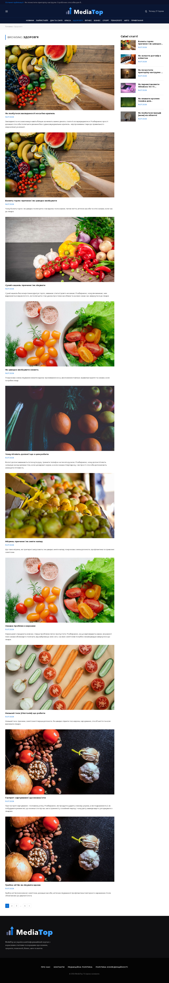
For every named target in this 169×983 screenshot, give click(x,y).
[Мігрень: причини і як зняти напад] (59, 505)
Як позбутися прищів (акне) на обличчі (149, 114)
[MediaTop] (84, 11)
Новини (30, 20)
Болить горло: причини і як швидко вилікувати (31, 201)
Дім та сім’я (56, 20)
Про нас (45, 967)
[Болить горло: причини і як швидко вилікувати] (59, 165)
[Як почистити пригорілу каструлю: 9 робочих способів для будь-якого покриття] (128, 74)
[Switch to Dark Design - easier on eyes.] (146, 11)
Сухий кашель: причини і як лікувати (25, 285)
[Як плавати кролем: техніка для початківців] (128, 102)
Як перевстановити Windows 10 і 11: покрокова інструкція (51, 2)
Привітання (137, 20)
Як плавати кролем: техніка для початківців (149, 99)
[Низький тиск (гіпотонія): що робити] (59, 677)
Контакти (59, 967)
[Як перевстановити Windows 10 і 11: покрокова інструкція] (128, 88)
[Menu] (7, 11)
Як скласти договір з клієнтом (149, 57)
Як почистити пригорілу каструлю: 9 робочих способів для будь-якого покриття (150, 71)
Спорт (106, 20)
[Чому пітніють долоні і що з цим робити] (59, 418)
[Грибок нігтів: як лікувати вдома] (59, 849)
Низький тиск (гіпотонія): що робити (25, 713)
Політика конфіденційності (112, 967)
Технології (116, 20)
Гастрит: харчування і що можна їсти (25, 798)
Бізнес (97, 20)
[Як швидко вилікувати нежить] (59, 333)
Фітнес (88, 20)
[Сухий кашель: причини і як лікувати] (59, 249)
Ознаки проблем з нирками (20, 626)
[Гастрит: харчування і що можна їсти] (59, 761)
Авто (126, 20)
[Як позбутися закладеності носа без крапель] (59, 77)
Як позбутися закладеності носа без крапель (30, 113)
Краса (68, 20)
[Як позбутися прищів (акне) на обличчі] (128, 116)
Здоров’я (78, 20)
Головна (9, 26)
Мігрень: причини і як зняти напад (24, 541)
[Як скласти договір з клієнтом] (128, 59)
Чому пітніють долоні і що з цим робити (27, 454)
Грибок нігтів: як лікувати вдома (23, 885)
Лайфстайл (42, 20)
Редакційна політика (80, 967)
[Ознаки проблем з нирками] (59, 590)
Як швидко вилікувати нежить (22, 370)
